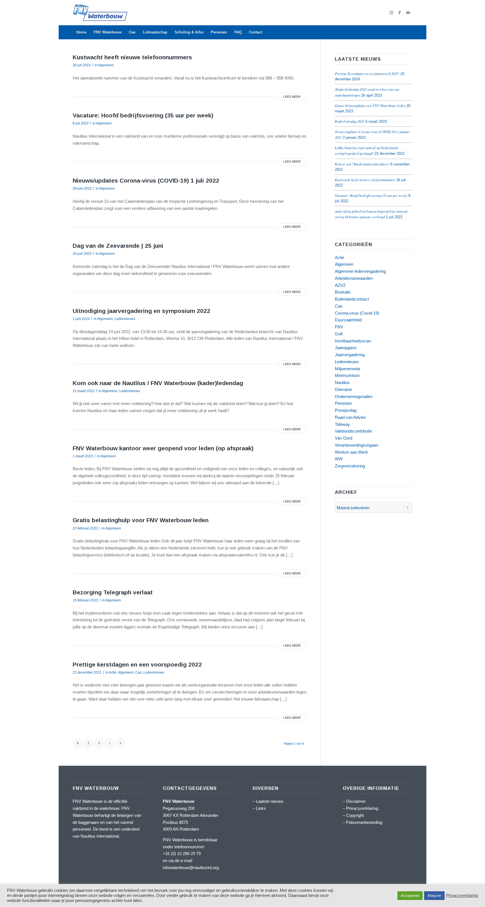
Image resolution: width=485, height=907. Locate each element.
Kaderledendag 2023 (349, 121)
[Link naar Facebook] (399, 12)
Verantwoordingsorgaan (356, 445)
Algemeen (106, 65)
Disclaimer (356, 801)
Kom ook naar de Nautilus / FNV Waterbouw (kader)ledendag (158, 383)
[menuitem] (81, 32)
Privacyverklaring (362, 808)
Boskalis (343, 292)
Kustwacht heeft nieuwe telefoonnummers (132, 57)
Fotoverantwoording (364, 822)
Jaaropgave (345, 347)
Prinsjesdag (345, 410)
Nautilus (342, 382)
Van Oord (343, 438)
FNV (339, 326)
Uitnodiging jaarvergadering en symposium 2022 (141, 311)
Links (261, 808)
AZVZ (340, 285)
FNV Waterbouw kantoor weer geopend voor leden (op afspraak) (163, 448)
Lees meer (292, 96)
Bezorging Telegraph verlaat (113, 592)
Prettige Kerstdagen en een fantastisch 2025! (367, 73)
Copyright (355, 815)
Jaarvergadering (350, 354)
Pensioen (343, 403)
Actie (112, 672)
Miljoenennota (347, 368)
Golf (338, 333)
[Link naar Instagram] (391, 12)
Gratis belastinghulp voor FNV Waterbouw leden (141, 520)
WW (339, 458)
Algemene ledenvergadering (360, 271)
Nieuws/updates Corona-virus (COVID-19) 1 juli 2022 (146, 180)
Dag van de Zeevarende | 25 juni (118, 245)
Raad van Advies (350, 417)
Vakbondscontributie (353, 431)
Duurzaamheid (348, 319)
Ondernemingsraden (353, 396)
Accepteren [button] (410, 896)
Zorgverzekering (350, 465)
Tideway (342, 424)
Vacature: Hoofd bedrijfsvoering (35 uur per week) (143, 115)
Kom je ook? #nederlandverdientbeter (362, 164)
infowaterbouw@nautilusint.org (191, 867)
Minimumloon (347, 375)
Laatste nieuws (269, 801)
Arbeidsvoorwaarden (354, 278)
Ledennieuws (125, 319)
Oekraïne (343, 389)
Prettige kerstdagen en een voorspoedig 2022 (137, 664)
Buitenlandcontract (352, 299)
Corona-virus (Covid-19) (357, 313)
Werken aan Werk (351, 452)
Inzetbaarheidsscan (353, 340)
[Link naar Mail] (408, 12)
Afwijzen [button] (434, 896)
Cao (138, 672)
